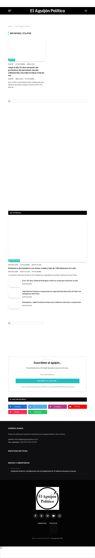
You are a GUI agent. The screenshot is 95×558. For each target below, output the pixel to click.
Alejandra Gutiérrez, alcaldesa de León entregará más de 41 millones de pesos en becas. (43, 471)
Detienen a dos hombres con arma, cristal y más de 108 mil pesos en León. (42, 268)
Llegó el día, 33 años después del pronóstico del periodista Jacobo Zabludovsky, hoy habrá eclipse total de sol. (26, 71)
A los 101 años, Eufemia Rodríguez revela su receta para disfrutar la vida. (50, 281)
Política (53, 523)
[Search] (85, 10)
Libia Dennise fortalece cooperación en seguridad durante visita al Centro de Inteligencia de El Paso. (51, 292)
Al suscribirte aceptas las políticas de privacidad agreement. (48, 387)
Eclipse (11, 60)
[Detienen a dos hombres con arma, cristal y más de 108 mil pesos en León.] (47, 240)
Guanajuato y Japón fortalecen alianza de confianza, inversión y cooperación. (51, 302)
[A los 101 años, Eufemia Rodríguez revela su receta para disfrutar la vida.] (14, 283)
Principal (42, 523)
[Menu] (9, 10)
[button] (47, 552)
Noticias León (14, 260)
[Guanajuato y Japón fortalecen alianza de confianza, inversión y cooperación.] (14, 305)
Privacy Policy (61, 387)
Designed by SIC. (57, 538)
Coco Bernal (21, 64)
